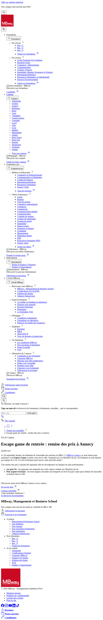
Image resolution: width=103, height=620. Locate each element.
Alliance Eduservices (26, 296)
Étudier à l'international (21, 267)
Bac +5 (20, 50)
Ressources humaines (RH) (28, 240)
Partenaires (21, 309)
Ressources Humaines (26, 184)
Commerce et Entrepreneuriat (29, 175)
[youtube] (10, 606)
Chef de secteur (23, 202)
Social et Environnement (27, 79)
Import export (23, 226)
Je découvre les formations (12, 495)
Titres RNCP (22, 334)
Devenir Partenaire (25, 307)
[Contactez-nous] (2, 417)
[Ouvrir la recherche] (3, 396)
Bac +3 (20, 48)
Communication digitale (27, 211)
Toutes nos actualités (15, 430)
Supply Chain (23, 187)
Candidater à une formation (28, 356)
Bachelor (21, 329)
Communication (24, 67)
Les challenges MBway (27, 342)
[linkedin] (14, 606)
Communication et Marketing (29, 177)
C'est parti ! (31, 413)
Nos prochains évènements (28, 345)
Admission (16, 550)
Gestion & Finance (25, 180)
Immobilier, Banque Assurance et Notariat (35, 72)
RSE (19, 238)
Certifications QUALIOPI (28, 291)
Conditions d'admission (27, 318)
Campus (9, 94)
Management (22, 233)
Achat (19, 197)
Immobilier (21, 223)
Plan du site (11, 600)
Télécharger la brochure (27, 370)
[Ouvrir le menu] (3, 29)
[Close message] (3, 12)
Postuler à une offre (25, 365)
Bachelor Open (23, 62)
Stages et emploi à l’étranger (24, 264)
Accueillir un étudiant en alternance (32, 302)
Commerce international (27, 204)
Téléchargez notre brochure (16, 385)
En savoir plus (7, 487)
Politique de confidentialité (17, 595)
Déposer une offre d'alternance (30, 361)
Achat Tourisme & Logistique (29, 60)
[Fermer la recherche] (3, 400)
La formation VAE (25, 312)
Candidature (10, 392)
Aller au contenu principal (12, 2)
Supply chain (22, 243)
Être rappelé (10, 421)
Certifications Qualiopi (21, 553)
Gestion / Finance (24, 70)
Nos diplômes (17, 524)
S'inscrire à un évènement (28, 368)
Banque (20, 199)
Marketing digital (24, 236)
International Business (26, 75)
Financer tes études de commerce (31, 323)
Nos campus (17, 526)
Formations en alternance (27, 320)
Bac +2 (20, 45)
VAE (14, 563)
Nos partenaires (18, 531)
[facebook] (3, 606)
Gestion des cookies (14, 598)
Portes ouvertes (11, 389)
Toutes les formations (21, 546)
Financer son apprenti (26, 304)
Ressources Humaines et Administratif (33, 77)
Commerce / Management (28, 65)
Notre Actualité (23, 347)
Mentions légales (13, 593)
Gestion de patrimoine (26, 219)
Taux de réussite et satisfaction (30, 336)
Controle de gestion (25, 216)
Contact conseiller (9, 491)
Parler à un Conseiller (26, 363)
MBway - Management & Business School (35, 289)
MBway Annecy (74, 455)
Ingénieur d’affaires (25, 228)
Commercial (22, 209)
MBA (19, 331)
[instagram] (7, 606)
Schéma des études (25, 293)
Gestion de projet (24, 221)
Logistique (21, 231)
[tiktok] (17, 606)
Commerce (21, 207)
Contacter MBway (25, 358)
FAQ (19, 350)
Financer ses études (20, 558)
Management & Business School (25, 521)
